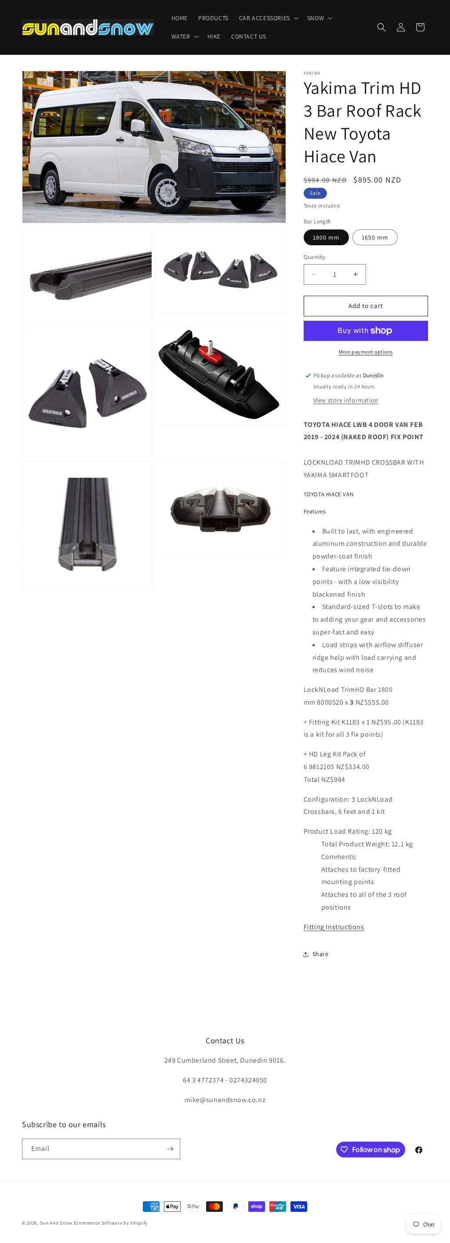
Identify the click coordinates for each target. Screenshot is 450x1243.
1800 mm (326, 237)
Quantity (315, 257)
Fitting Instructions (334, 926)
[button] (268, 18)
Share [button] (320, 954)
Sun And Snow (56, 1223)
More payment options (366, 351)
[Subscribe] (170, 1149)
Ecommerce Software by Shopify (111, 1223)
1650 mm (375, 237)
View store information (345, 400)
